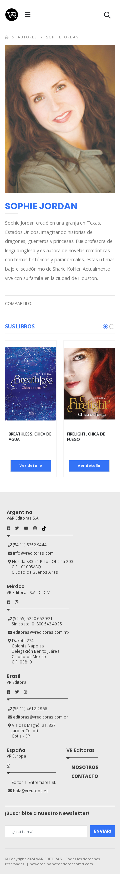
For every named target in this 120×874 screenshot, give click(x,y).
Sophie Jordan (62, 36)
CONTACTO (84, 776)
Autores (27, 36)
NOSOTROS (84, 767)
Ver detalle (30, 465)
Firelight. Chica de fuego (86, 436)
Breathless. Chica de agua (30, 436)
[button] (107, 16)
